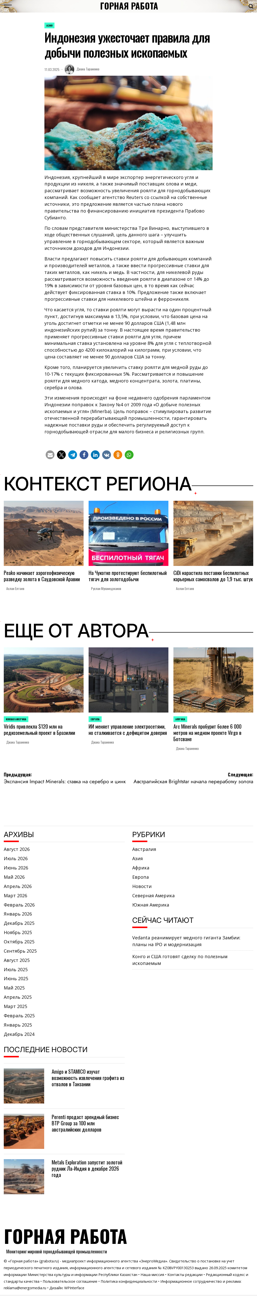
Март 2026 (15, 895)
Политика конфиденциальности (129, 1281)
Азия (49, 25)
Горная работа (129, 6)
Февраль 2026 (19, 905)
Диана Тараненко (88, 68)
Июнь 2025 (16, 978)
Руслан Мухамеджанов (106, 588)
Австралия (144, 849)
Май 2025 (14, 988)
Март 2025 (15, 1006)
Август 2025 (17, 960)
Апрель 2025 (18, 997)
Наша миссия (152, 1274)
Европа (95, 719)
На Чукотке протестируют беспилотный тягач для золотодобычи (128, 576)
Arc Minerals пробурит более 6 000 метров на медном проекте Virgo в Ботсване (207, 732)
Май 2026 (14, 877)
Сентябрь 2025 (20, 951)
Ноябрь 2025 (18, 932)
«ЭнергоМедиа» (153, 1261)
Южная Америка (16, 719)
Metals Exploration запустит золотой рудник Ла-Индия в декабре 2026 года (87, 1168)
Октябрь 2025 (19, 942)
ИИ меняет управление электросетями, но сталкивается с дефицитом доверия (128, 729)
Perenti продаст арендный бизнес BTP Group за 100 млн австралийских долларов (85, 1123)
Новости (142, 886)
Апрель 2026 (18, 886)
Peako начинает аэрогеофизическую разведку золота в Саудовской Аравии (42, 576)
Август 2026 (17, 849)
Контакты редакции (185, 1274)
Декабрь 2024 (19, 1034)
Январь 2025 (18, 1025)
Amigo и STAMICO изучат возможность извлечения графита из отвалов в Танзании (88, 1077)
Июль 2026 (16, 858)
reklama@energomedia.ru (25, 1287)
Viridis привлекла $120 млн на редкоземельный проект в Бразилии (39, 729)
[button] (50, 454)
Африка (180, 719)
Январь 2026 (18, 914)
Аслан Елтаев (15, 588)
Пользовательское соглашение (70, 1281)
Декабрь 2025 (19, 923)
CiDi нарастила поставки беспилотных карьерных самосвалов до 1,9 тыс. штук (213, 576)
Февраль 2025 (19, 1016)
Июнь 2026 (16, 868)
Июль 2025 (16, 969)
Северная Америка (153, 895)
